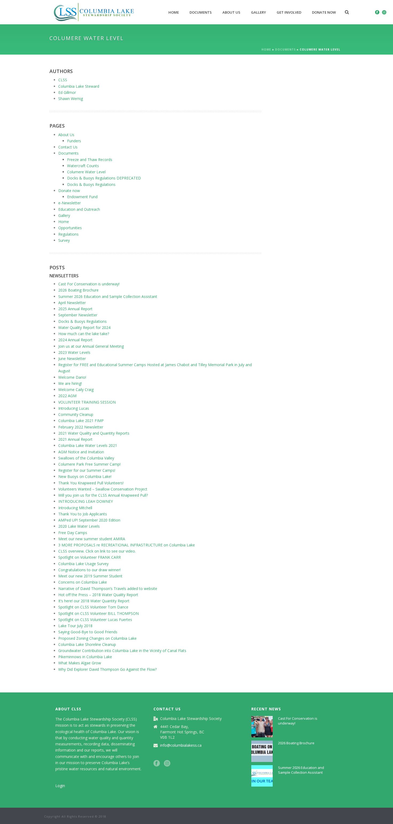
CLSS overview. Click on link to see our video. (97, 551)
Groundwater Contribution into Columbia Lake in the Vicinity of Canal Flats (122, 650)
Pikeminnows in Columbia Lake (85, 656)
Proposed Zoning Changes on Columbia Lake (97, 638)
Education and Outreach (79, 209)
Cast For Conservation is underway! (89, 283)
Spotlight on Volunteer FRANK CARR (89, 557)
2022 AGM (67, 395)
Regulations (68, 234)
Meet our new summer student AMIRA (91, 538)
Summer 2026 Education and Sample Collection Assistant (107, 296)
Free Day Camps (72, 532)
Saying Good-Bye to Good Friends (87, 631)
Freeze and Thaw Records (89, 159)
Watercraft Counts (83, 165)
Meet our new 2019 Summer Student (90, 575)
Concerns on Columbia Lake (82, 582)
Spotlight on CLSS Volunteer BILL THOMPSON (98, 613)
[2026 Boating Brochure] (262, 751)
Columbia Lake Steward (78, 86)
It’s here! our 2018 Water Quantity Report (93, 600)
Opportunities (70, 227)
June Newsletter (72, 358)
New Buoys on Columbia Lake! (84, 476)
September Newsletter (77, 314)
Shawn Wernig (70, 98)
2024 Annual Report (75, 339)
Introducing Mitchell (75, 507)
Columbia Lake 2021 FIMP (81, 420)
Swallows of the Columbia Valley (86, 458)
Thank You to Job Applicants (82, 513)
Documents (201, 12)
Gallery (258, 12)
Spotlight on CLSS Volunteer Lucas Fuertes (95, 619)
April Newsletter (72, 302)
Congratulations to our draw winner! (89, 569)
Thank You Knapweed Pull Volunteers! (91, 482)
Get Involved (289, 12)
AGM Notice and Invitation (81, 451)
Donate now (324, 12)
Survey (64, 240)
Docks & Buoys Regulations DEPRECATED (104, 178)
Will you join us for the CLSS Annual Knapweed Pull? (103, 495)
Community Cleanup (75, 414)
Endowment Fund (82, 196)
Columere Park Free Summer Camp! (89, 464)
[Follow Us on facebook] (156, 763)
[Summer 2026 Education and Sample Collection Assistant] (262, 776)
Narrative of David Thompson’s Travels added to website (107, 588)
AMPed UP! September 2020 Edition (89, 520)
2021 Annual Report (75, 439)
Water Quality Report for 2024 (84, 327)
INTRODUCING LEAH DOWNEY (85, 501)
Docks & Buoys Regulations (91, 184)
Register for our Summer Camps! (86, 470)
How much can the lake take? (83, 333)
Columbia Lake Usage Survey (83, 563)
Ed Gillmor (67, 92)
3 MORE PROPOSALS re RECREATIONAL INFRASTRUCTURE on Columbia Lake (126, 544)
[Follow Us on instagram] (167, 763)
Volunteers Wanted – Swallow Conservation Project (102, 489)
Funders (74, 140)
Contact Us (68, 147)
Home (173, 12)
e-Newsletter (69, 202)
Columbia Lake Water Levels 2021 (87, 445)
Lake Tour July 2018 (75, 625)
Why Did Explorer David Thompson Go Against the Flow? (107, 669)
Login (60, 785)
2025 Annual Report (75, 308)
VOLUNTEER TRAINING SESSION (87, 402)
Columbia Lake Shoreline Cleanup (87, 644)
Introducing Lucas (73, 408)
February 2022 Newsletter (80, 427)
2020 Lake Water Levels (79, 526)
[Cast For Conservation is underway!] (262, 726)
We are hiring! (70, 383)
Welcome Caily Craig (76, 389)
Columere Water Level (86, 171)
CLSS (62, 79)
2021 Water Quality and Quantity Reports (93, 433)
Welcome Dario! (72, 377)
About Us (231, 12)
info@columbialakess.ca (181, 745)
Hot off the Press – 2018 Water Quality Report (98, 594)
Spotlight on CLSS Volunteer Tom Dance (93, 607)
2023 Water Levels (74, 352)
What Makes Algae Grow (79, 662)
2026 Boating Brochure (78, 290)
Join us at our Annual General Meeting (91, 346)
